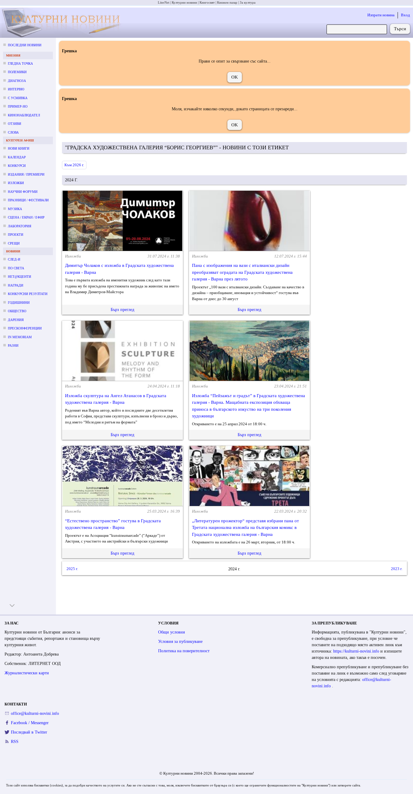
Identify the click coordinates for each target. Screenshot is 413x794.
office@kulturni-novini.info (35, 713)
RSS (14, 741)
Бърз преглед (122, 309)
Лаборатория (19, 226)
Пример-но (18, 106)
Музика (15, 209)
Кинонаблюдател (24, 115)
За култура (247, 2)
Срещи (14, 243)
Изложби (16, 183)
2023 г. (396, 568)
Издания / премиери (26, 174)
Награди (15, 285)
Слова (13, 132)
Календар (17, 157)
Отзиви (14, 123)
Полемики (17, 72)
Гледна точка (20, 63)
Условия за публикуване (180, 641)
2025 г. (72, 568)
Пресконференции (25, 328)
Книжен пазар (227, 2)
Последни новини (24, 45)
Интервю (16, 89)
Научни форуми (22, 191)
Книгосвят (207, 2)
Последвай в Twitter (29, 732)
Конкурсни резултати (27, 294)
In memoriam (20, 337)
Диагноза (17, 81)
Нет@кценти (19, 276)
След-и (14, 259)
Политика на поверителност (184, 651)
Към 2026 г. (74, 165)
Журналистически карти (27, 673)
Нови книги (18, 148)
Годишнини (19, 302)
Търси (400, 28)
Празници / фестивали (28, 200)
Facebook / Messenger (30, 723)
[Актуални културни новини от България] (63, 23)
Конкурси (17, 165)
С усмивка (18, 98)
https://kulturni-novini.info (356, 651)
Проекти (15, 234)
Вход (405, 15)
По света (16, 268)
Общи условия (171, 632)
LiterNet (163, 2)
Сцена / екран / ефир (26, 217)
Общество (17, 311)
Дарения (16, 320)
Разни (13, 345)
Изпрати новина (381, 15)
